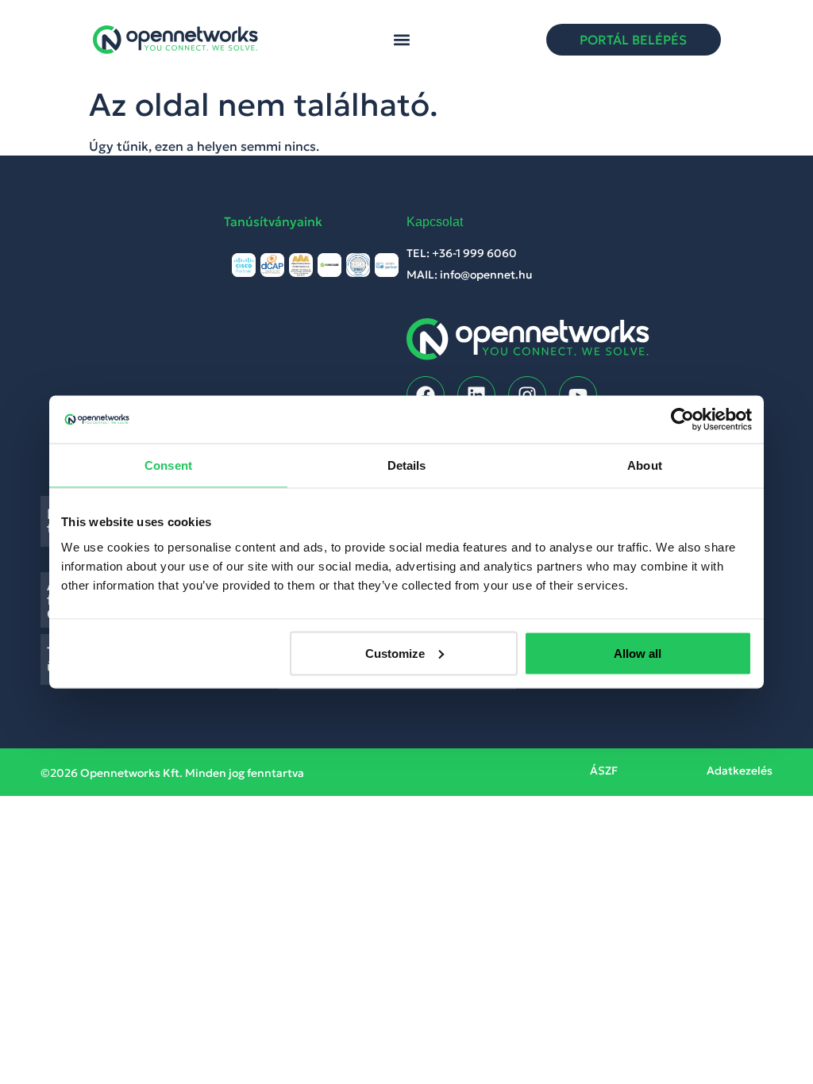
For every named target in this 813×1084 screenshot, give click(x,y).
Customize (395, 652)
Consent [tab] (168, 465)
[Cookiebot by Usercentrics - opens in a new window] (682, 420)
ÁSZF (604, 770)
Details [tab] (406, 465)
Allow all (637, 652)
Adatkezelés (740, 770)
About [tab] (644, 465)
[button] (402, 40)
